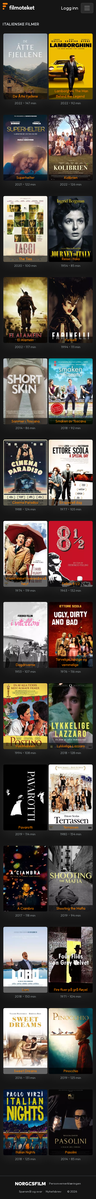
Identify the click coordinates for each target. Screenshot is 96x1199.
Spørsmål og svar (30, 1191)
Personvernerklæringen (65, 1183)
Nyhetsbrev (53, 1191)
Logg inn (69, 8)
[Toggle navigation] (87, 8)
